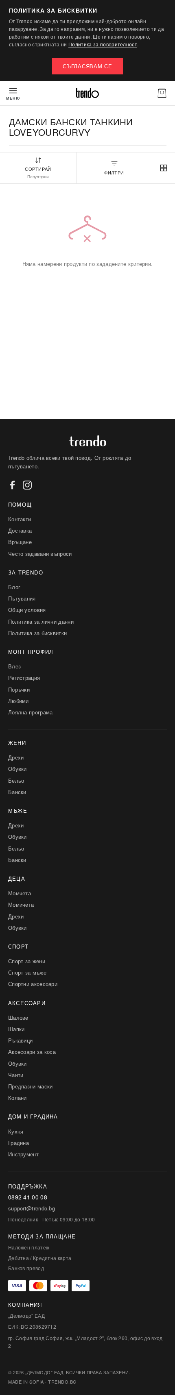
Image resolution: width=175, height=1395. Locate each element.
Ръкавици (20, 1040)
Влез (14, 666)
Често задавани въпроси (40, 553)
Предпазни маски (30, 1086)
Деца (16, 878)
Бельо (16, 780)
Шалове (18, 1017)
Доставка (20, 530)
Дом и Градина (33, 1116)
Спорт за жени (26, 961)
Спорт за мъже (27, 972)
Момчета (19, 893)
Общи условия (27, 610)
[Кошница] (162, 93)
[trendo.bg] (87, 93)
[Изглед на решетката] (163, 167)
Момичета (21, 904)
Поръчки (19, 689)
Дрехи (16, 757)
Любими (18, 701)
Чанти (16, 1075)
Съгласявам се (87, 66)
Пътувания (22, 598)
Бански (17, 792)
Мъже (17, 810)
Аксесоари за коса (32, 1051)
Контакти (19, 519)
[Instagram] (27, 485)
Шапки (16, 1029)
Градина (18, 1143)
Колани (17, 1097)
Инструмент (23, 1154)
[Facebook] (12, 485)
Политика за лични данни (41, 621)
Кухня (16, 1131)
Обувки (17, 769)
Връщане (20, 542)
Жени (17, 742)
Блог (14, 587)
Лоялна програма (30, 712)
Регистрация (24, 677)
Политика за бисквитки (37, 633)
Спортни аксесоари (32, 984)
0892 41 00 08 (27, 1197)
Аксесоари (27, 1003)
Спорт (18, 946)
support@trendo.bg (31, 1208)
